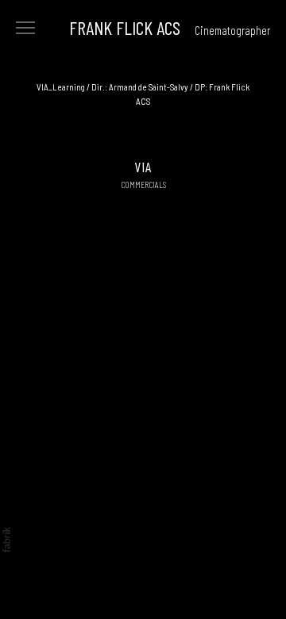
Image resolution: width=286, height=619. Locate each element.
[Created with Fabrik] (6, 540)
